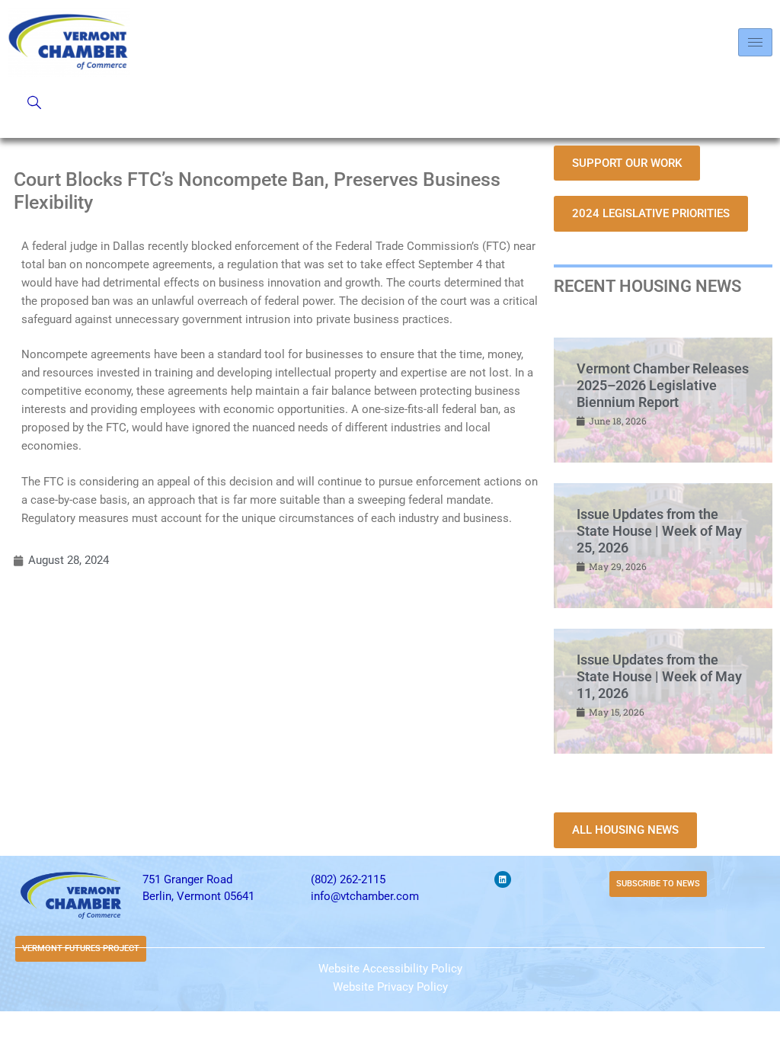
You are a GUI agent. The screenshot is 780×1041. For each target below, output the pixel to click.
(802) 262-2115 (348, 879)
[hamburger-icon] (755, 42)
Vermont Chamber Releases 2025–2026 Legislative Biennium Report (663, 384)
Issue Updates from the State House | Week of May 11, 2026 (659, 676)
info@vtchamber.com (365, 896)
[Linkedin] (502, 879)
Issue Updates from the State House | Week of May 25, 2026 (659, 530)
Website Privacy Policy (390, 987)
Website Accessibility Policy (390, 968)
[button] (34, 103)
